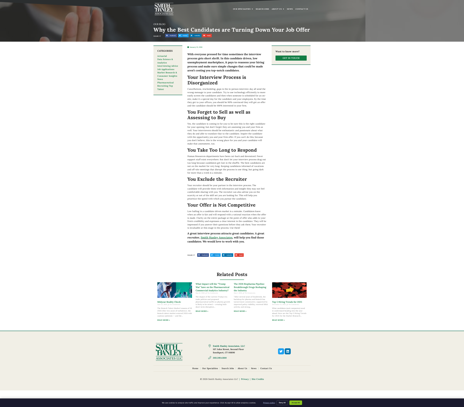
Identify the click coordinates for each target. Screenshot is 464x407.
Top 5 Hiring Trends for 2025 (287, 302)
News (290, 9)
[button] (171, 35)
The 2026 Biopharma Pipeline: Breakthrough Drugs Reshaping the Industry (250, 287)
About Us (278, 9)
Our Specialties (243, 9)
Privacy (245, 379)
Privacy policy (269, 403)
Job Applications (165, 69)
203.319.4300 (220, 357)
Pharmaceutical (165, 82)
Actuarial (162, 56)
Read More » (163, 320)
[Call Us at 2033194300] (209, 357)
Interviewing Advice (167, 66)
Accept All (296, 403)
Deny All (282, 403)
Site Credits (258, 379)
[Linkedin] (288, 351)
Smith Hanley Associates (216, 237)
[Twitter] (281, 351)
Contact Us (302, 9)
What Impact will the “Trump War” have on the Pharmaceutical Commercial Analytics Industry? (212, 287)
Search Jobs (263, 9)
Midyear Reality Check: (169, 302)
